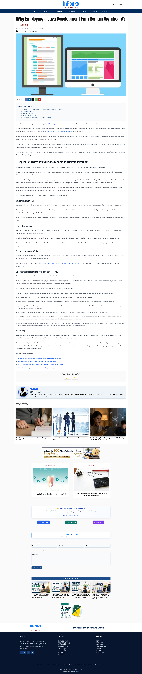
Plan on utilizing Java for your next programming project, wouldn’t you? (40, 364)
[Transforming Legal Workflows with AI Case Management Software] (34, 422)
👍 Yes (67, 378)
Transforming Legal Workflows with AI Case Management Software (32, 438)
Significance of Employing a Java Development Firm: (37, 117)
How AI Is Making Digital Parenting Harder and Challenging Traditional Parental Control (107, 438)
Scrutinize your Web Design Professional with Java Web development (39, 358)
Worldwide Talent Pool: (28, 111)
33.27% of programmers (52, 124)
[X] (33, 99)
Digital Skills (22, 25)
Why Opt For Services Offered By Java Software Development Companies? (42, 109)
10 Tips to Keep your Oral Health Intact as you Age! (50, 494)
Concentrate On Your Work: (30, 115)
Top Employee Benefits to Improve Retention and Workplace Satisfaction (92, 494)
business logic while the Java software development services (62, 263)
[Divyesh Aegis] (17, 31)
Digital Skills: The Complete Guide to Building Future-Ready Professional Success (61, 595)
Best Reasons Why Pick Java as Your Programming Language (37, 361)
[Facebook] (26, 99)
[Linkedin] (29, 99)
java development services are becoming (58, 131)
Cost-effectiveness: (28, 113)
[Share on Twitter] (140, 337)
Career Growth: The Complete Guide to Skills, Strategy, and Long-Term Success (40, 595)
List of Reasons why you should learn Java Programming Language (39, 368)
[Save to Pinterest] (140, 343)
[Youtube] (32, 652)
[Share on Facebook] (140, 330)
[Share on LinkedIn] (140, 333)
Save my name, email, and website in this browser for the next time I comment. (51, 550)
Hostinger (76, 671)
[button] (119, 4)
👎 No (75, 378)
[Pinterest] (39, 99)
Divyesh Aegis (23, 31)
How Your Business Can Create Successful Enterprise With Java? (70, 438)
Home (17, 28)
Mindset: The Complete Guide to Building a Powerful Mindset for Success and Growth (81, 595)
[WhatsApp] (36, 99)
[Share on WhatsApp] (140, 340)
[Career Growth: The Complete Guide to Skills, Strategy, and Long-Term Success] (41, 587)
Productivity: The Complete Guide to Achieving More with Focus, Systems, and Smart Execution (100, 596)
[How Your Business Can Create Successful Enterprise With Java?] (71, 422)
